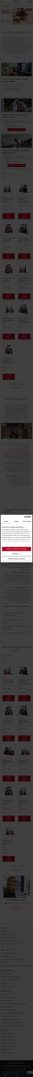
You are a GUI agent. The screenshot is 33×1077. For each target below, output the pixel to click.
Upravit (16, 554)
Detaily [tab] (16, 521)
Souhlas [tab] (6, 521)
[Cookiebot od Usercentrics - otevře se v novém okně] (24, 517)
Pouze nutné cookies (16, 558)
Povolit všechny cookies (16, 549)
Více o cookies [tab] (27, 521)
